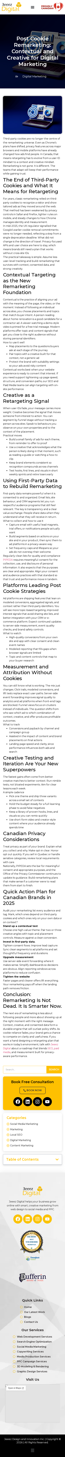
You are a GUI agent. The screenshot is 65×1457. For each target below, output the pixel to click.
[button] (57, 1159)
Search (54, 1069)
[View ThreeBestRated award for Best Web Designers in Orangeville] (32, 1245)
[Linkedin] (27, 1101)
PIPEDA (8, 559)
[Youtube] (47, 1101)
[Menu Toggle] (32, 7)
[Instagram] (37, 1101)
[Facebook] (17, 1101)
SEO (50, 1048)
